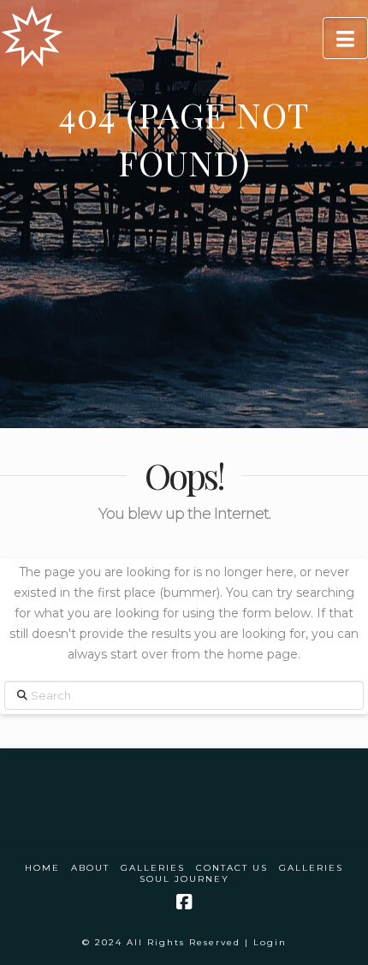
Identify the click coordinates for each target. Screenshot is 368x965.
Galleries (153, 867)
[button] (345, 38)
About (90, 867)
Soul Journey (184, 879)
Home (42, 867)
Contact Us (232, 867)
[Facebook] (184, 902)
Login (270, 942)
